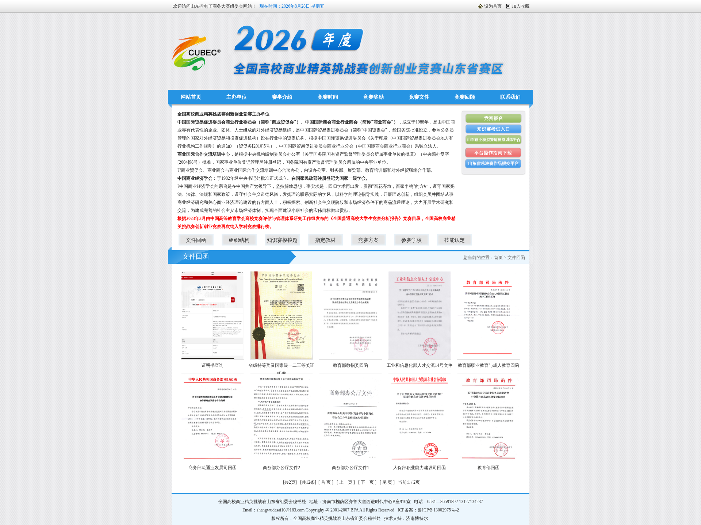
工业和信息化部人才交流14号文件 (419, 365)
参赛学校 (411, 240)
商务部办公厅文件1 (350, 467)
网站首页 (191, 97)
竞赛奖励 (373, 97)
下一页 (367, 482)
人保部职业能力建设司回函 (419, 467)
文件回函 (196, 240)
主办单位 (236, 97)
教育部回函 (488, 467)
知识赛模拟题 (282, 240)
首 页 (326, 482)
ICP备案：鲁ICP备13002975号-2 (428, 510)
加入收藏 (520, 6)
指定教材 (325, 240)
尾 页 (387, 482)
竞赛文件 (419, 97)
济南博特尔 (417, 518)
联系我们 (510, 97)
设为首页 (493, 6)
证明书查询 (212, 365)
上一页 (345, 482)
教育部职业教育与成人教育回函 (488, 365)
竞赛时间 (328, 97)
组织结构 (239, 240)
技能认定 (454, 240)
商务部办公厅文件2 (281, 467)
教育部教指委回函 (350, 365)
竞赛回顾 (465, 97)
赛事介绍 (282, 97)
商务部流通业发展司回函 (212, 467)
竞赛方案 (368, 240)
